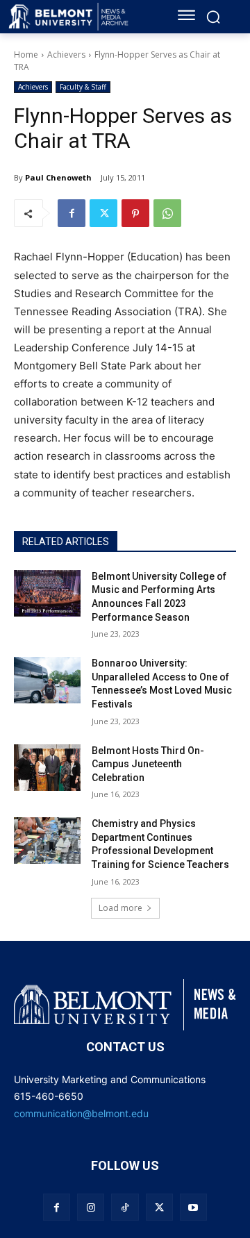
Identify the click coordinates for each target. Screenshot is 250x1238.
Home (26, 54)
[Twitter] (103, 213)
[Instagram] (90, 1207)
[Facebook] (71, 213)
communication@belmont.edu (81, 1113)
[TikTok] (124, 1207)
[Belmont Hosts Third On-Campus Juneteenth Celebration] (47, 767)
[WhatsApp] (167, 213)
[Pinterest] (135, 213)
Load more (120, 908)
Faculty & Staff (83, 87)
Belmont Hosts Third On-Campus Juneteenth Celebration (148, 764)
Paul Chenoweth (58, 177)
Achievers (66, 54)
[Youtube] (193, 1207)
